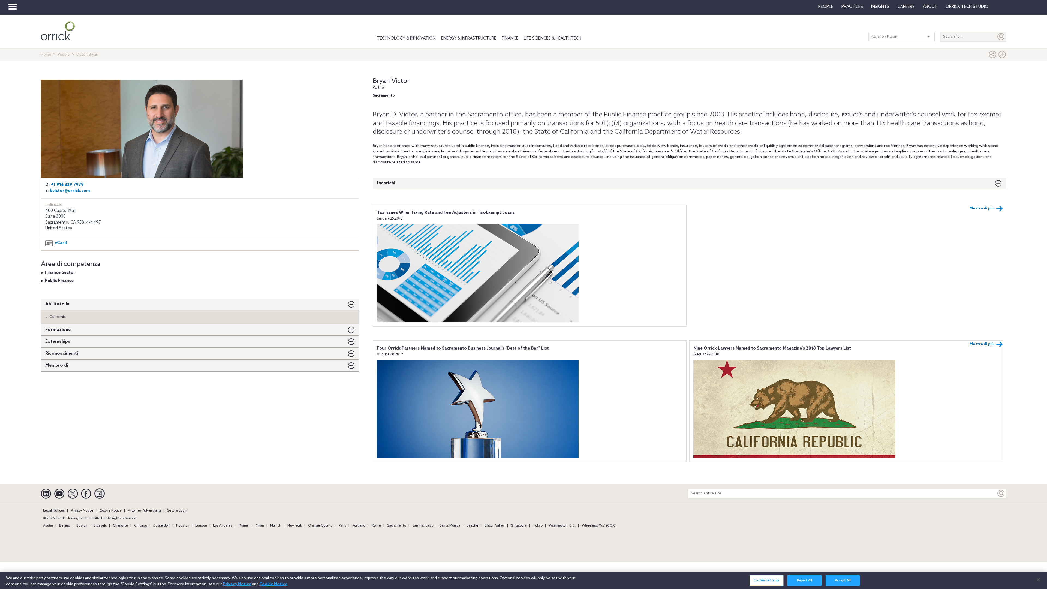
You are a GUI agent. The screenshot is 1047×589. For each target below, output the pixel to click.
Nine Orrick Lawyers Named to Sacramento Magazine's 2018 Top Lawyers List (772, 348)
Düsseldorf (161, 526)
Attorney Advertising (144, 511)
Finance (510, 38)
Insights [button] (880, 6)
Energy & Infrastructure (468, 38)
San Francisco (422, 526)
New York (294, 526)
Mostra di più (982, 208)
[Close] (1038, 580)
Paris (342, 526)
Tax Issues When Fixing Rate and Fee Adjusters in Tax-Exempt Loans (446, 212)
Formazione (58, 329)
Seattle (472, 526)
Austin (48, 526)
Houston (182, 526)
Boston (81, 526)
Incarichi (386, 183)
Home (46, 55)
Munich (275, 526)
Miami (243, 526)
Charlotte (120, 526)
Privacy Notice (82, 511)
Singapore (519, 526)
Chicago (140, 526)
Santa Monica (450, 526)
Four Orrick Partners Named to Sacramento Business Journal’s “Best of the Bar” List (463, 348)
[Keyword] (1001, 493)
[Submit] (1001, 37)
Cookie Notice (111, 511)
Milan (260, 526)
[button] (993, 55)
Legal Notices (54, 511)
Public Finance (59, 280)
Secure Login (177, 511)
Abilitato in (57, 304)
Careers (906, 6)
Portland (358, 526)
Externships (57, 341)
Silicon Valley (495, 526)
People (825, 6)
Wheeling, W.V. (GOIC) (599, 526)
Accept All (843, 580)
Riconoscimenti (61, 353)
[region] (523, 580)
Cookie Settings (766, 580)
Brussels (100, 526)
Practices (852, 6)
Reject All (804, 580)
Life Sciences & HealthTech (552, 38)
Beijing (64, 526)
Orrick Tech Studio (967, 6)
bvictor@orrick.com (70, 190)
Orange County (320, 526)
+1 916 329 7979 (67, 184)
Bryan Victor (391, 81)
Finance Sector (60, 272)
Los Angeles (222, 526)
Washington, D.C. (562, 526)
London (201, 526)
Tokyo (538, 526)
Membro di (56, 365)
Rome (376, 526)
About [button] (930, 6)
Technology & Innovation (406, 38)
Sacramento (396, 526)
